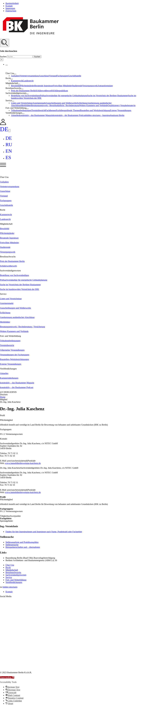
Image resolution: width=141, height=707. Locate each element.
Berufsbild (15, 85)
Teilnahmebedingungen (21, 110)
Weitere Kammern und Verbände (93, 105)
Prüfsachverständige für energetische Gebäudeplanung (63, 95)
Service (9, 577)
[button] (70, 50)
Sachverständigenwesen (16, 575)
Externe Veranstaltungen (120, 110)
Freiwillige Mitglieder (62, 85)
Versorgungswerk (89, 85)
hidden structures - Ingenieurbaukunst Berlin (105, 115)
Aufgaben (15, 76)
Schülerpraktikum (60, 90)
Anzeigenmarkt (39, 103)
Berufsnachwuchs (13, 572)
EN (9, 151)
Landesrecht (28, 81)
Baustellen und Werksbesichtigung (95, 110)
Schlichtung (82, 103)
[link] (3, 124)
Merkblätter (26, 105)
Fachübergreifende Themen (68, 110)
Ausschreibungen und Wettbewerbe (61, 103)
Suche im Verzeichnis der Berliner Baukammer (107, 95)
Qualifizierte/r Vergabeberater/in (121, 105)
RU (9, 144)
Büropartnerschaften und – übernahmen (23, 547)
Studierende (77, 85)
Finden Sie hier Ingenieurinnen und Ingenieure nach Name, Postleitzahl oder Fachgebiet (44, 531)
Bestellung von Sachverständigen (25, 95)
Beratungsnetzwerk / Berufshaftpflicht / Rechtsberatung (55, 105)
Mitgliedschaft (12, 570)
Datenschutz (11, 11)
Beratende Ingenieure (43, 85)
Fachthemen (50, 110)
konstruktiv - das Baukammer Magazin (36, 115)
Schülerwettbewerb (44, 90)
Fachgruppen (62, 76)
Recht (8, 567)
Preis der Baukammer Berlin (23, 90)
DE (4, 129)
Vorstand (53, 76)
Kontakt (9, 6)
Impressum (10, 8)
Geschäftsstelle (74, 76)
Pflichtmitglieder (27, 85)
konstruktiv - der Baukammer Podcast (69, 115)
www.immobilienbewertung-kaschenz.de (23, 463)
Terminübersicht (38, 110)
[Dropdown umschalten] (7, 65)
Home (2, 397)
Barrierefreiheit (12, 3)
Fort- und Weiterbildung (16, 580)
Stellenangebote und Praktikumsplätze (22, 542)
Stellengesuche (12, 545)
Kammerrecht (17, 81)
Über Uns (10, 565)
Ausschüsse (44, 76)
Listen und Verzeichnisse (22, 103)
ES (8, 157)
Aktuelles (15, 115)
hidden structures (10, 587)
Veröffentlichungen (14, 582)
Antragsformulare (105, 85)
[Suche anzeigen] (4, 43)
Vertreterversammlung (29, 76)
